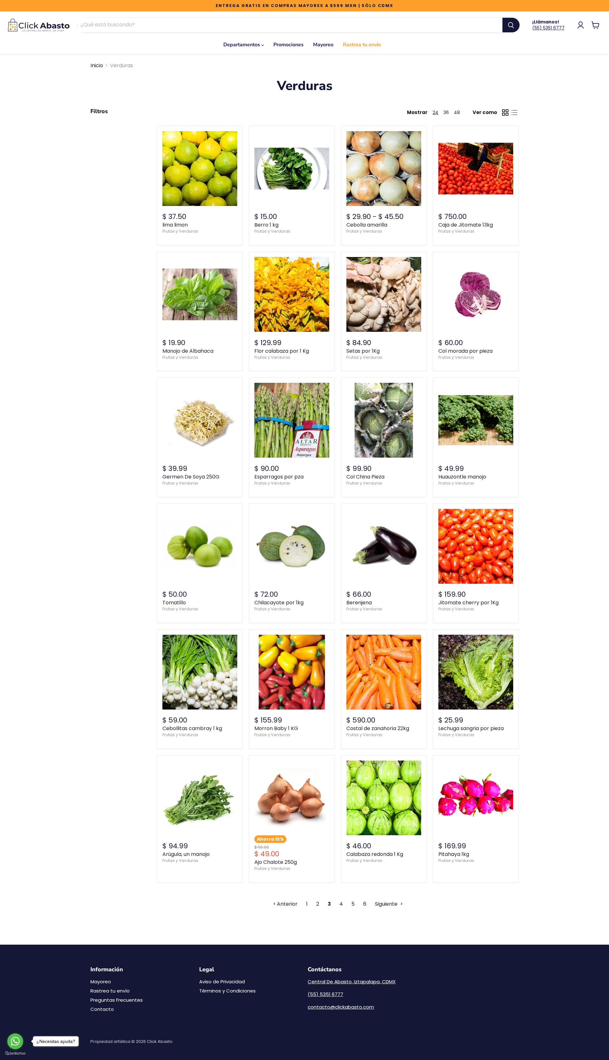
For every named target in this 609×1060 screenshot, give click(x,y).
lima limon (175, 224)
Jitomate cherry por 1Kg (468, 602)
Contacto (102, 1009)
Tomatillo (174, 602)
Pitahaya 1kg (453, 854)
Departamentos (242, 44)
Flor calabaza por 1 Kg (281, 351)
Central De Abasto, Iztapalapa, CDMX (352, 981)
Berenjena (359, 602)
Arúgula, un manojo (186, 854)
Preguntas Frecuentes (116, 1000)
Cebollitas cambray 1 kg (192, 728)
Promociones (288, 44)
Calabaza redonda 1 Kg (374, 854)
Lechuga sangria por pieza (471, 728)
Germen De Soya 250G (190, 476)
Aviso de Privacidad (222, 981)
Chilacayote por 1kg (279, 602)
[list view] (514, 112)
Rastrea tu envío (362, 44)
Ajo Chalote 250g (275, 862)
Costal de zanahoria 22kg (377, 728)
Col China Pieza (365, 476)
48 (457, 112)
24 (435, 112)
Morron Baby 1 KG (276, 728)
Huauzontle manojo (462, 476)
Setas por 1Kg (363, 351)
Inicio (96, 65)
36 (446, 112)
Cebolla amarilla (366, 224)
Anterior (287, 904)
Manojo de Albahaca (187, 351)
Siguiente (387, 904)
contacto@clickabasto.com (341, 1007)
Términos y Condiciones (227, 990)
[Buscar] (511, 25)
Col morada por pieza (465, 351)
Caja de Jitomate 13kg (465, 224)
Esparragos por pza (279, 476)
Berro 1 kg (266, 224)
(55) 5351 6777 (548, 28)
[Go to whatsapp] (15, 1041)
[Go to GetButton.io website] (15, 1053)
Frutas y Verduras (180, 231)
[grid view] (505, 112)
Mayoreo (323, 44)
